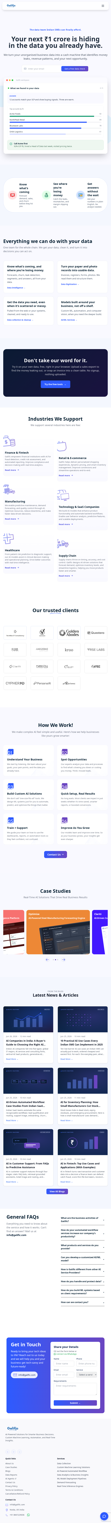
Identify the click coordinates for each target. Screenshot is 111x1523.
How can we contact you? (83, 1294)
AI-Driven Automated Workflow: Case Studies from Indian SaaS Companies (25, 1098)
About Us (9, 1456)
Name (56, 1351)
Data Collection (64, 1456)
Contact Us (10, 1475)
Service (79, 1362)
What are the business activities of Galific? (83, 1212)
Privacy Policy (11, 1479)
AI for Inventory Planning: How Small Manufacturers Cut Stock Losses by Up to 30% (79, 1098)
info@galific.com (16, 1227)
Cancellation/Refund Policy (17, 1486)
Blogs (7, 1463)
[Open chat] (104, 1516)
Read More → (12, 1051)
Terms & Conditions (14, 1482)
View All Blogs (57, 1184)
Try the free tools (55, 377)
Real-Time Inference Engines (70, 1479)
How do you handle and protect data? (83, 1274)
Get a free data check (75, 68)
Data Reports (11, 1467)
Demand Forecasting (66, 1475)
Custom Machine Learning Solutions (73, 1460)
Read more (10, 462)
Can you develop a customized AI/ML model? (83, 1252)
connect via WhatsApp (66, 1346)
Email (56, 1362)
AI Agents (9, 1471)
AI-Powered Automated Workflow (72, 1463)
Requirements (60, 1373)
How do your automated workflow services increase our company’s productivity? (83, 1226)
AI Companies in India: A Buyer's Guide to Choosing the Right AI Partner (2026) (25, 1037)
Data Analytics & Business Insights (73, 1467)
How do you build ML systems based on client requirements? (83, 1284)
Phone (79, 1351)
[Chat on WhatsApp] (28, 1507)
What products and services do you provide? (83, 1239)
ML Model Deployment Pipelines (71, 1471)
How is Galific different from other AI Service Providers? (83, 1264)
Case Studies (11, 1460)
